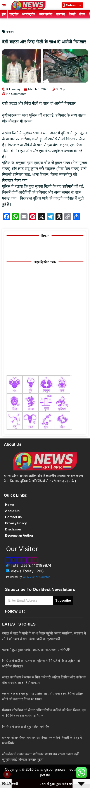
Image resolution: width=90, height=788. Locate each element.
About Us (12, 511)
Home (9, 505)
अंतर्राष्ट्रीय (28, 14)
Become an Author (19, 535)
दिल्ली (72, 14)
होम (4, 14)
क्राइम (10, 31)
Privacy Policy (16, 523)
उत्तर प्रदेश (45, 14)
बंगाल (82, 14)
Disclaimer (13, 529)
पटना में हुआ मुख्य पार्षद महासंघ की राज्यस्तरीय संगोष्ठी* (36, 650)
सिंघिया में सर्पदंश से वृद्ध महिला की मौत (25, 726)
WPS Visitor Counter (36, 577)
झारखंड (60, 14)
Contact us (13, 517)
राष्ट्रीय (13, 14)
